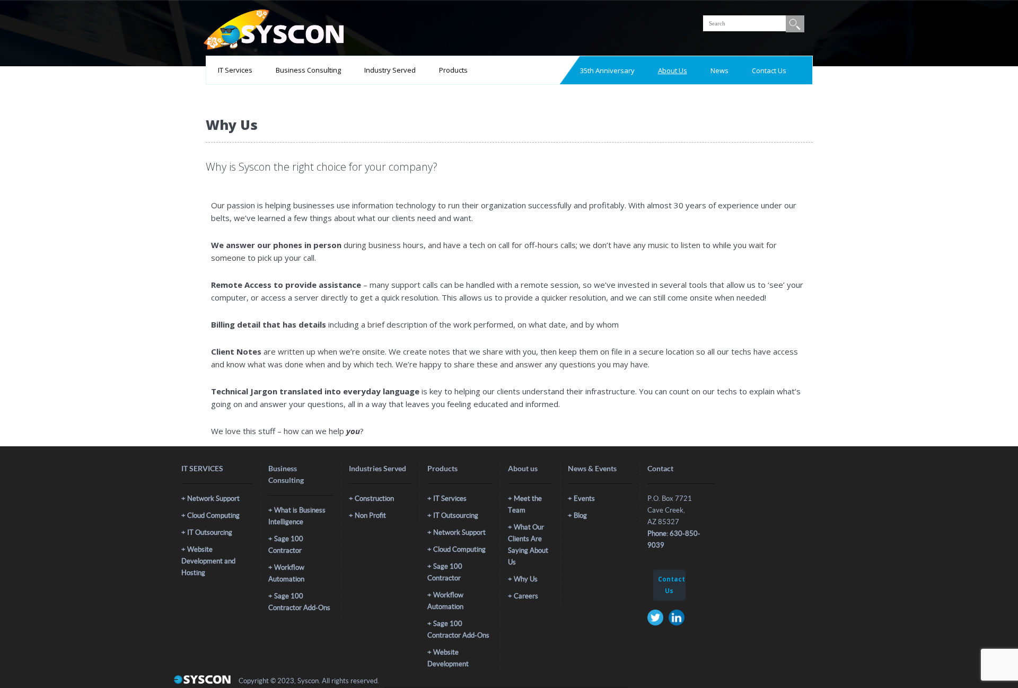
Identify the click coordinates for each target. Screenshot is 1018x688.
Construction (374, 498)
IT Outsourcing (209, 532)
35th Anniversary (607, 70)
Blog (580, 515)
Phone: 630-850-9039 (673, 539)
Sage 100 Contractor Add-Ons (299, 602)
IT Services (235, 70)
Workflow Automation (286, 573)
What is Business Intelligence (297, 516)
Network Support (213, 498)
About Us (672, 70)
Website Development (448, 658)
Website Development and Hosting (208, 561)
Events (584, 498)
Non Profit (370, 515)
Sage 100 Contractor (285, 544)
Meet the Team (525, 504)
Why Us (526, 579)
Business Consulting (308, 70)
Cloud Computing (213, 515)
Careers (526, 596)
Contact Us (769, 70)
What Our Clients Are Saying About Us (528, 544)
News (719, 70)
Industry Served (390, 70)
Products (453, 70)
